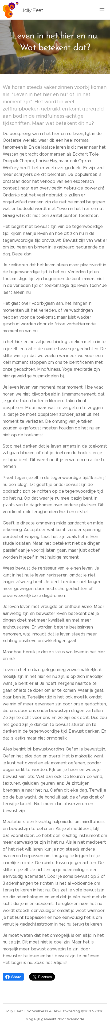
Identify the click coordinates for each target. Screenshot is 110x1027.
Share (16, 977)
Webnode (75, 1019)
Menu (102, 10)
